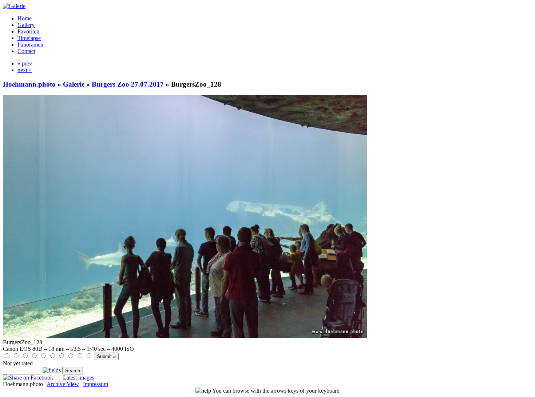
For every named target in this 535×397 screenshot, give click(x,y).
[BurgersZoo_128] (185, 336)
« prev (24, 63)
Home (24, 18)
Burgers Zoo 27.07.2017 (128, 84)
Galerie (73, 84)
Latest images (78, 377)
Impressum (95, 384)
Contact (26, 51)
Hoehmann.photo (29, 84)
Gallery (26, 25)
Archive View (63, 384)
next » (24, 70)
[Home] (14, 6)
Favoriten (28, 31)
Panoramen (30, 44)
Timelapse (29, 38)
